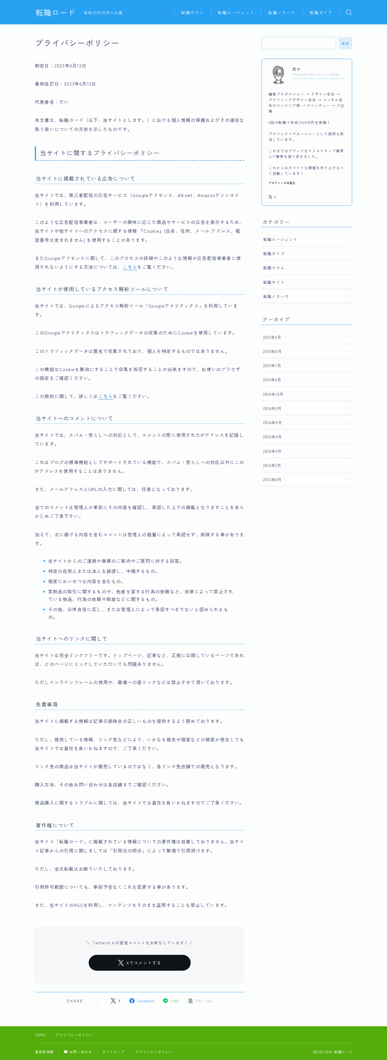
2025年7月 (272, 365)
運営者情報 (44, 1051)
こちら (130, 266)
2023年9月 (272, 479)
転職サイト (192, 12)
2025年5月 (272, 379)
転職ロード (55, 12)
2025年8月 (272, 351)
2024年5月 (272, 451)
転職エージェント (236, 12)
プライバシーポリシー (154, 1051)
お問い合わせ (80, 1051)
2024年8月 (272, 422)
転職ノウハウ (282, 12)
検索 (345, 43)
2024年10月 (273, 394)
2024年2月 (272, 465)
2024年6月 (272, 436)
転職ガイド (321, 12)
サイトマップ (113, 1051)
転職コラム (274, 267)
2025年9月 (272, 337)
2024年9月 (272, 408)
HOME (40, 1034)
